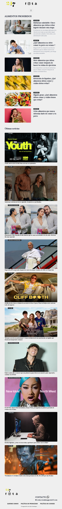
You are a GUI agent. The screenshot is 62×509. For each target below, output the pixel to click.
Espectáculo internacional (15, 240)
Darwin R (39, 506)
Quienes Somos (12, 504)
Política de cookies (47, 504)
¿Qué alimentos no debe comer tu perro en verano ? (44, 44)
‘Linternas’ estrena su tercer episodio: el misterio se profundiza (23, 202)
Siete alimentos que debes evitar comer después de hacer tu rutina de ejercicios (44, 62)
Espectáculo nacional (13, 205)
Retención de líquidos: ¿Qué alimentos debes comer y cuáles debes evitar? (44, 80)
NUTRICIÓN (36, 20)
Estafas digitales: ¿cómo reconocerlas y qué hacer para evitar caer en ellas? (26, 442)
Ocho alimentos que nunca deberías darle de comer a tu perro (44, 113)
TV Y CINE (10, 133)
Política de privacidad (29, 504)
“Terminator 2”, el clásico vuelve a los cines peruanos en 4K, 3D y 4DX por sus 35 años (29, 475)
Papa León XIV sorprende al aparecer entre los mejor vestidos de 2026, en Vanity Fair (29, 270)
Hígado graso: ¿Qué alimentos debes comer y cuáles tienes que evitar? (45, 97)
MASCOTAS (36, 40)
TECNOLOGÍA (11, 412)
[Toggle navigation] (31, 10)
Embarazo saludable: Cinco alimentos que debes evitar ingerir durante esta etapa (44, 25)
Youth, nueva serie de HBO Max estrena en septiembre (20, 163)
